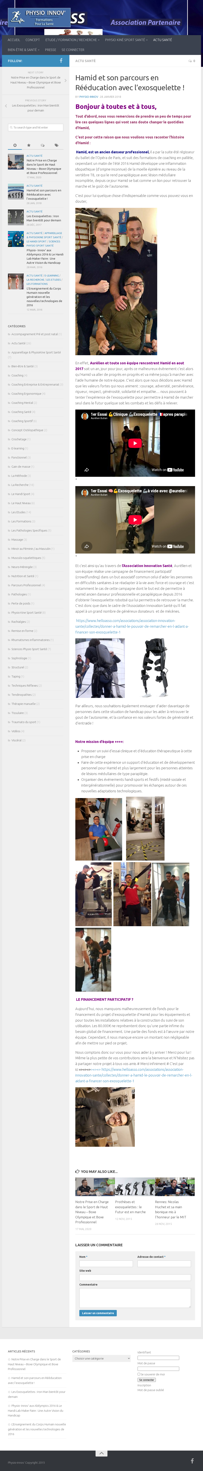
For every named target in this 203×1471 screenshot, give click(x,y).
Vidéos (15, 731)
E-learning (52, 275)
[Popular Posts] (29, 145)
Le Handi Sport (37, 241)
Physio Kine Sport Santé (26, 612)
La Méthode (19, 475)
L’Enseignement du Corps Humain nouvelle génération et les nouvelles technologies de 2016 (44, 297)
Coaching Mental (22, 402)
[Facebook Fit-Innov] (61, 60)
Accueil (14, 40)
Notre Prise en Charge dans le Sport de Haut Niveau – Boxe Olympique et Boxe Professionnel (92, 1212)
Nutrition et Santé (22, 576)
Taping (15, 676)
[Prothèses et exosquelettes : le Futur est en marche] (135, 1186)
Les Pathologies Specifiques (29, 530)
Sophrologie (19, 658)
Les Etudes (53, 279)
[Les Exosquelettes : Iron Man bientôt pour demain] (16, 217)
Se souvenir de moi (153, 1374)
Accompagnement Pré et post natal (34, 334)
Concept (33, 40)
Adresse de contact (151, 1256)
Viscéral (16, 740)
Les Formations (37, 283)
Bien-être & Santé (22, 50)
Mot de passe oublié (151, 1390)
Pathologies (19, 594)
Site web (85, 1270)
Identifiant (144, 1352)
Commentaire (88, 1284)
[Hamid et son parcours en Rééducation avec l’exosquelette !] (16, 192)
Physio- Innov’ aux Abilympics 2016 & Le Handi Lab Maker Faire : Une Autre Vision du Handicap (35, 1410)
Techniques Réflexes (24, 685)
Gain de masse (20, 466)
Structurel (17, 667)
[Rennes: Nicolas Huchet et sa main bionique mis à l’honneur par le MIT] (175, 1186)
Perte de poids (20, 603)
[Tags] (56, 145)
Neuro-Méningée (22, 567)
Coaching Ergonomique (26, 393)
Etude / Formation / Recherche (71, 40)
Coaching (17, 375)
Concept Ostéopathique (27, 430)
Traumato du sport (23, 722)
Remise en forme (22, 630)
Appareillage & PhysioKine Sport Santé (36, 352)
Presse (50, 50)
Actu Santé (162, 40)
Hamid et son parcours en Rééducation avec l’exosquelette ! (44, 194)
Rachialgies (18, 621)
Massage (17, 539)
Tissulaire (17, 713)
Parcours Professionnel (26, 585)
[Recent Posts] (15, 145)
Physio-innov (88, 96)
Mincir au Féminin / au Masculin (31, 548)
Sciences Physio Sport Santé (29, 649)
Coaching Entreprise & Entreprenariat (35, 384)
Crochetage (19, 439)
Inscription (144, 1385)
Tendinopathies (21, 694)
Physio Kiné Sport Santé (125, 40)
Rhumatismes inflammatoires (30, 640)
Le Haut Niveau (21, 503)
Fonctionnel (19, 457)
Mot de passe (146, 1363)
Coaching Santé (21, 412)
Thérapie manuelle (23, 703)
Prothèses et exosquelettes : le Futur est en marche (130, 1207)
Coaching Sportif (22, 421)
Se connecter (73, 50)
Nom (83, 1256)
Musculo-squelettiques (26, 557)
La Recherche (35, 279)
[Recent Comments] (43, 145)
